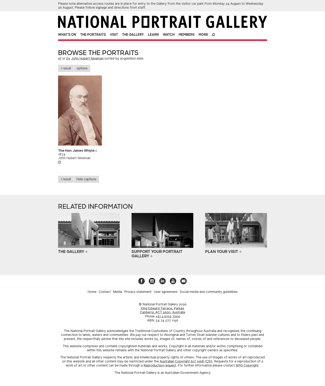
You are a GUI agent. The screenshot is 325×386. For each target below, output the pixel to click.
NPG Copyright (247, 365)
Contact (105, 292)
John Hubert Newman (87, 58)
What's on (67, 35)
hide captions (86, 179)
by (68, 58)
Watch (169, 35)
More (203, 35)
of (59, 58)
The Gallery (133, 35)
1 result (66, 68)
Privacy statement (137, 292)
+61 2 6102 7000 (167, 316)
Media (117, 292)
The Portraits (93, 35)
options (82, 68)
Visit (114, 35)
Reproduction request (160, 365)
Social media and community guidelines (209, 292)
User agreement (166, 292)
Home (92, 292)
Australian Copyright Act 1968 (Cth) (186, 361)
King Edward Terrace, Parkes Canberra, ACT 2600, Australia (162, 310)
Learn (153, 35)
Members (186, 35)
